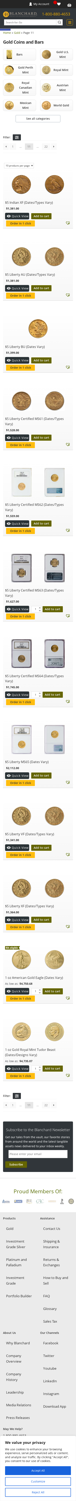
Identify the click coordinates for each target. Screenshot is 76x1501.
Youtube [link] (50, 1368)
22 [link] (46, 146)
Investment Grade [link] (15, 1280)
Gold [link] (17, 33)
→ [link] (54, 146)
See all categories (38, 118)
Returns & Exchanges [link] (51, 1262)
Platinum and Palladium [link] (16, 1262)
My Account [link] (41, 4)
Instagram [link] (51, 1393)
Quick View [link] (20, 216)
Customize (38, 1481)
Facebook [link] (50, 1343)
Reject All (38, 1492)
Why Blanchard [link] (18, 1343)
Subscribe (16, 1164)
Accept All (38, 1470)
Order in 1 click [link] (20, 223)
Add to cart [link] (41, 216)
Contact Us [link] (51, 1228)
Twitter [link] (48, 1355)
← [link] (6, 146)
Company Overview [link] (13, 1358)
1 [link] (13, 146)
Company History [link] (13, 1377)
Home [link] (7, 33)
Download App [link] (54, 1406)
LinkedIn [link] (50, 1381)
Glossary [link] (50, 1308)
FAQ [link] (46, 1296)
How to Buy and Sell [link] (55, 1280)
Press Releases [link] (18, 1417)
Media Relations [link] (18, 1405)
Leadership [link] (15, 1392)
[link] (59, 4)
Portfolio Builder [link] (19, 1296)
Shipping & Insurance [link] (51, 1244)
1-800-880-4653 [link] (56, 14)
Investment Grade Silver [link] (15, 1244)
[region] (38, 1468)
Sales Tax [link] (50, 1321)
